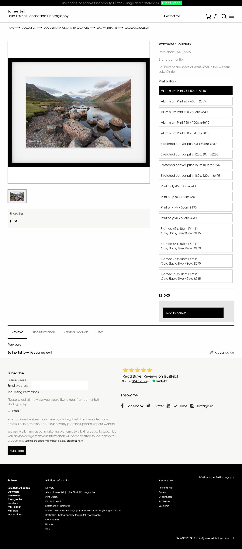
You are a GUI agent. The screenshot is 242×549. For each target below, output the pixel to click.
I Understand (171, 3)
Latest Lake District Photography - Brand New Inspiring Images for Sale (83, 510)
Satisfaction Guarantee (58, 506)
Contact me (172, 16)
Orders (162, 492)
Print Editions (167, 81)
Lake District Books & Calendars (19, 489)
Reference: (167, 51)
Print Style (13, 510)
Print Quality (51, 496)
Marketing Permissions (23, 392)
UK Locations (15, 514)
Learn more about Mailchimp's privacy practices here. (54, 440)
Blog (47, 528)
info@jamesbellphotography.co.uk (216, 538)
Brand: (163, 59)
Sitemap (49, 524)
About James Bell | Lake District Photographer (70, 492)
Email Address (19, 385)
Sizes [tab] (100, 332)
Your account (166, 480)
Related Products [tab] (76, 332)
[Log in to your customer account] (216, 16)
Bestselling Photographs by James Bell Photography (73, 515)
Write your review (222, 352)
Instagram (205, 405)
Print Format (14, 506)
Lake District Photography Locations (15, 499)
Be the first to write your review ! (30, 352)
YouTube (180, 405)
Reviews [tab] (17, 332)
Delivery (49, 487)
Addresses (164, 501)
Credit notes (165, 496)
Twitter (158, 405)
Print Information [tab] (43, 332)
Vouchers (164, 506)
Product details (53, 501)
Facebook (134, 405)
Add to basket (176, 313)
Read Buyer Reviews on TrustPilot (150, 376)
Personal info (166, 487)
